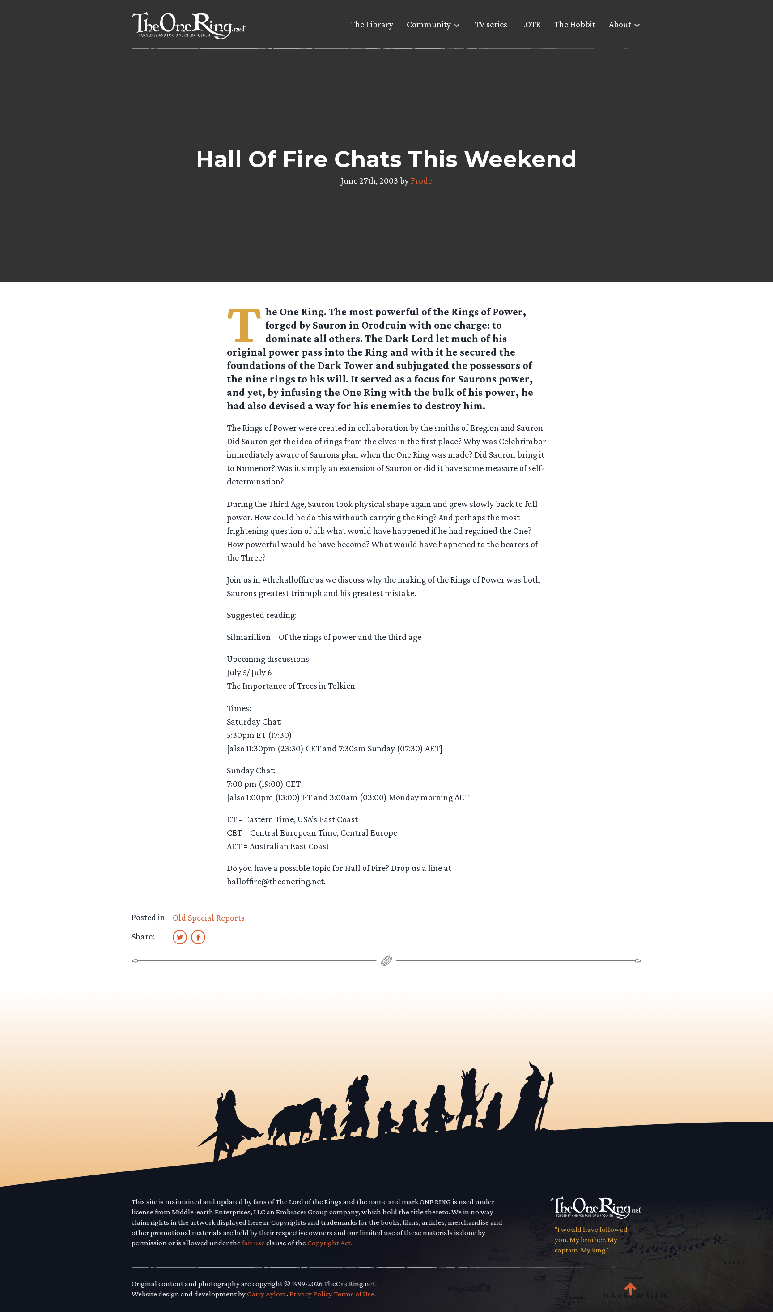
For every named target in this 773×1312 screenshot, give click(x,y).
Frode (421, 180)
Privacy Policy (310, 1294)
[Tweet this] (180, 936)
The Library (371, 24)
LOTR (531, 24)
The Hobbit (574, 24)
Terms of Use (354, 1294)
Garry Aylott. (267, 1294)
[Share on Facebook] (198, 936)
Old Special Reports (209, 917)
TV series (491, 24)
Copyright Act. (329, 1243)
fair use (253, 1243)
